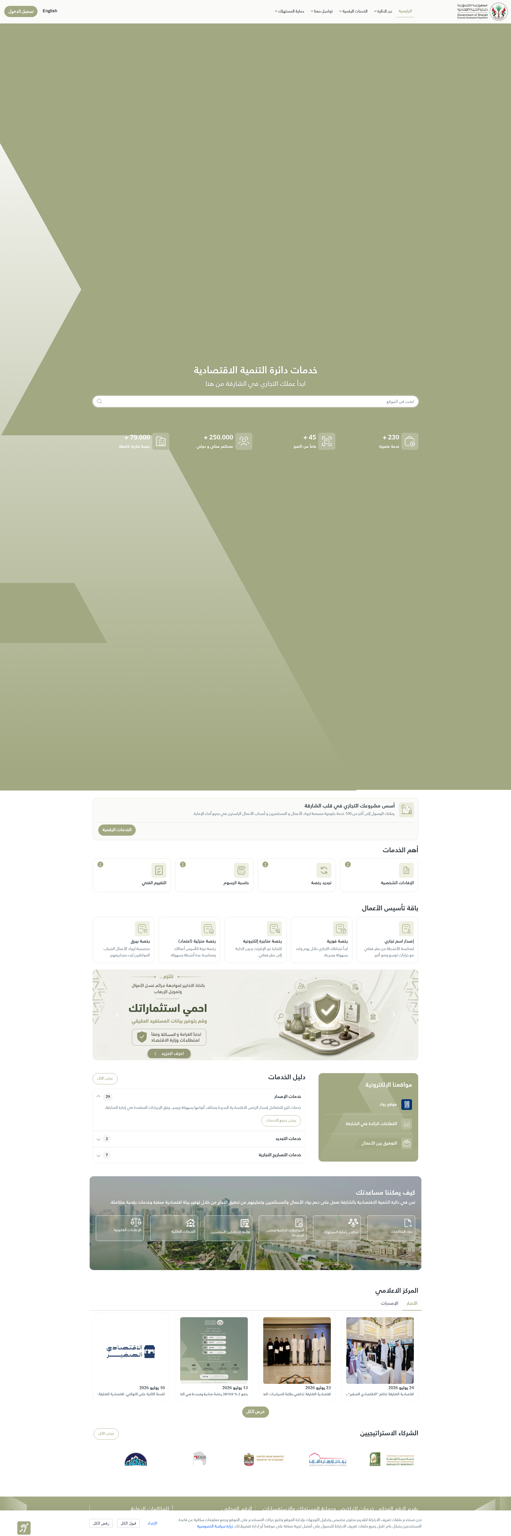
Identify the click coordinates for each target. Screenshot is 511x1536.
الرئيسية (405, 11)
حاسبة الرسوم (236, 883)
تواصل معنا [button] (323, 11)
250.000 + (218, 437)
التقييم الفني (154, 883)
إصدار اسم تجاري (399, 941)
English (50, 11)
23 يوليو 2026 (318, 1388)
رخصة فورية (337, 941)
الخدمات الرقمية (116, 830)
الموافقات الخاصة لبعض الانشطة (285, 1233)
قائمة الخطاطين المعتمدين (230, 1232)
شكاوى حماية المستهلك (340, 1232)
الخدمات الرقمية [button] (355, 11)
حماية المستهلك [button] (290, 11)
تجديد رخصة (321, 883)
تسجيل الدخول (21, 11)
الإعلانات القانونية (127, 1230)
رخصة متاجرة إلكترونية (262, 941)
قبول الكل (128, 1523)
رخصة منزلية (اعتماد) (197, 941)
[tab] (412, 1303)
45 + (309, 437)
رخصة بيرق (140, 941)
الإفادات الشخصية (397, 883)
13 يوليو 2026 (235, 1388)
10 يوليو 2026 (152, 1388)
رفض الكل (101, 1523)
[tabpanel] (255, 1364)
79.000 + (137, 437)
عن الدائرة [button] (384, 11)
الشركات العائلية (183, 1231)
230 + (391, 437)
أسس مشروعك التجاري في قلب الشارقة (349, 806)
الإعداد (152, 1523)
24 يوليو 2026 (401, 1388)
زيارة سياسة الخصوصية (215, 1526)
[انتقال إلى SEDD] (482, 11)
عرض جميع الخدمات (281, 1121)
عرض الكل (105, 1079)
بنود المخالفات (402, 1231)
